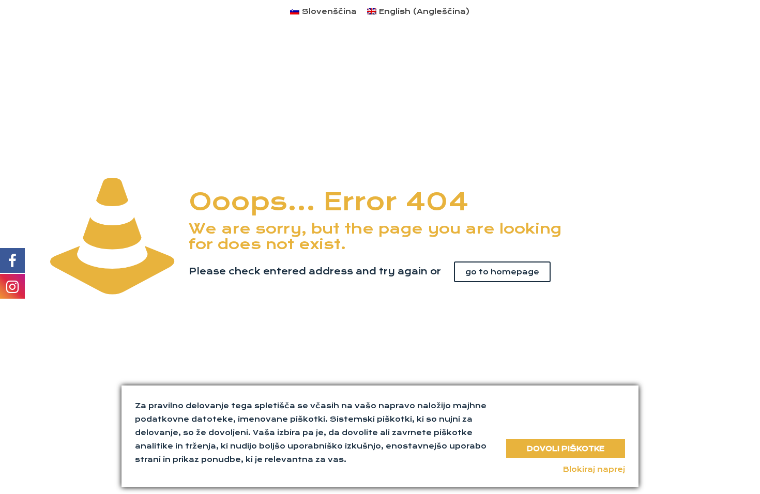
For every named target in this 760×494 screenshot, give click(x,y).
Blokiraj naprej (594, 469)
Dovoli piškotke (565, 448)
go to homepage (502, 272)
